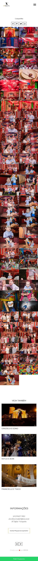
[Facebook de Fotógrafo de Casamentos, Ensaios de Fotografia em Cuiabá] (21, 544)
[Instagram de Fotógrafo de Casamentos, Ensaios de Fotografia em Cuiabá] (17, 544)
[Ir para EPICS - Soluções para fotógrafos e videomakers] (19, 550)
